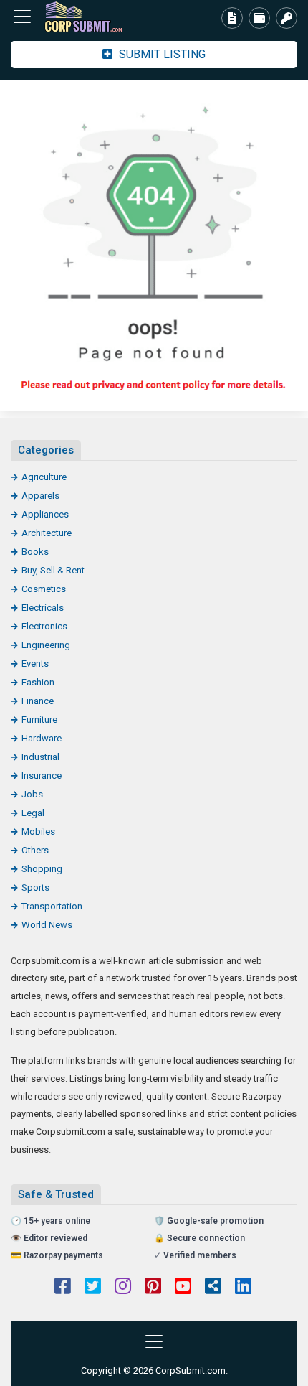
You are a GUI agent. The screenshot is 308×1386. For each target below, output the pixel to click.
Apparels (40, 495)
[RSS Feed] (213, 1287)
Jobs (32, 794)
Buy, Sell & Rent (53, 570)
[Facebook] (62, 1287)
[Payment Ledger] (259, 18)
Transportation (51, 906)
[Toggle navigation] (22, 16)
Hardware (41, 738)
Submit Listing (161, 54)
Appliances (45, 514)
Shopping (41, 868)
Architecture (46, 533)
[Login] (286, 18)
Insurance (41, 775)
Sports (35, 887)
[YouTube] (183, 1287)
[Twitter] (93, 1287)
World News (46, 924)
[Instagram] (123, 1287)
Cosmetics (43, 589)
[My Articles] (232, 18)
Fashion (37, 682)
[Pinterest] (153, 1287)
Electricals (42, 607)
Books (35, 551)
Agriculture (44, 477)
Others (35, 850)
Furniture (39, 719)
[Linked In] (243, 1287)
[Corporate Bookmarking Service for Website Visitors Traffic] (89, 17)
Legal (32, 812)
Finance (37, 701)
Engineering (45, 645)
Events (35, 663)
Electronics (44, 626)
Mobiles (38, 831)
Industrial (40, 756)
